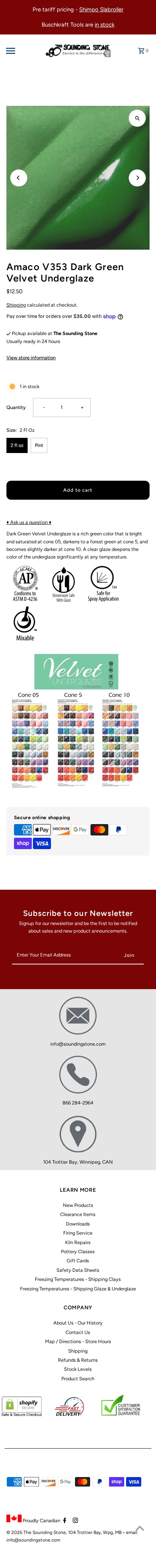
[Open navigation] (21, 50)
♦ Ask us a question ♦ (28, 522)
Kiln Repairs (77, 1242)
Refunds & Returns (78, 1360)
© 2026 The (19, 1532)
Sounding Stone (49, 1532)
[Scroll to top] (139, 1528)
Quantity (16, 407)
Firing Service (77, 1233)
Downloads (78, 1224)
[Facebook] (63, 1521)
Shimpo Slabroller (101, 9)
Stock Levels (78, 1369)
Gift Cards (78, 1260)
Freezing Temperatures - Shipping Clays (78, 1279)
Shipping (16, 305)
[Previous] (18, 177)
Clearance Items (77, 1214)
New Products (78, 1205)
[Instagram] (74, 1521)
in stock (104, 24)
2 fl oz (17, 445)
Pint (39, 445)
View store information (31, 357)
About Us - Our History (78, 1323)
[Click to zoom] (137, 118)
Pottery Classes (78, 1251)
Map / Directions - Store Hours (78, 1341)
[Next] (137, 177)
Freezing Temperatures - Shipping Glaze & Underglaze (78, 1289)
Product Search (77, 1378)
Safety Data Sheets (77, 1270)
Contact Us (78, 1332)
